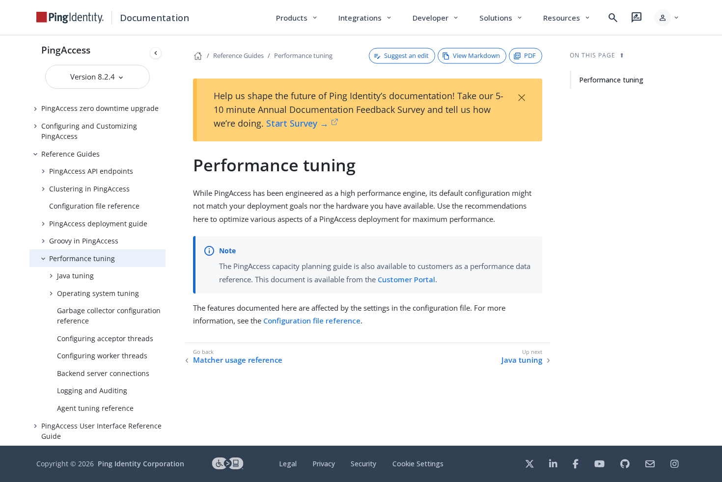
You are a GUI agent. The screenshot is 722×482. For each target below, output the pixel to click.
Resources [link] (567, 18)
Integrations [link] (365, 18)
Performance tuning (82, 258)
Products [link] (297, 18)
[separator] (165, 240)
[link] (70, 18)
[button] (667, 17)
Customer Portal (406, 279)
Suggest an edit (406, 55)
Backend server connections (103, 373)
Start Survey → (297, 123)
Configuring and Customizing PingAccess (89, 131)
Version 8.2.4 (93, 76)
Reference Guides (70, 154)
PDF (530, 55)
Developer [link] (436, 18)
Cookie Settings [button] (418, 463)
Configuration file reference (94, 206)
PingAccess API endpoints (91, 171)
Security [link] (363, 463)
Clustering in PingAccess (89, 188)
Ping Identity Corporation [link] (141, 463)
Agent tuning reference (95, 408)
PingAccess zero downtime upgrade (100, 108)
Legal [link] (288, 463)
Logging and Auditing (92, 390)
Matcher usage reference (237, 360)
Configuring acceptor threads (105, 338)
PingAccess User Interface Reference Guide (101, 431)
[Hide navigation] (156, 53)
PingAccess (65, 50)
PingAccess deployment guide (98, 223)
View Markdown (476, 55)
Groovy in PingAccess (83, 240)
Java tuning (75, 275)
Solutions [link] (501, 18)
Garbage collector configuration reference (109, 315)
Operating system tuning (98, 293)
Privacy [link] (323, 463)
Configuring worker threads (102, 355)
